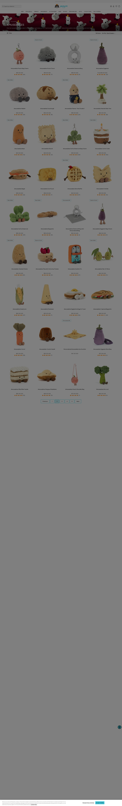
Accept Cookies (100, 802)
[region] (61, 803)
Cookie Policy (34, 804)
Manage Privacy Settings (88, 802)
